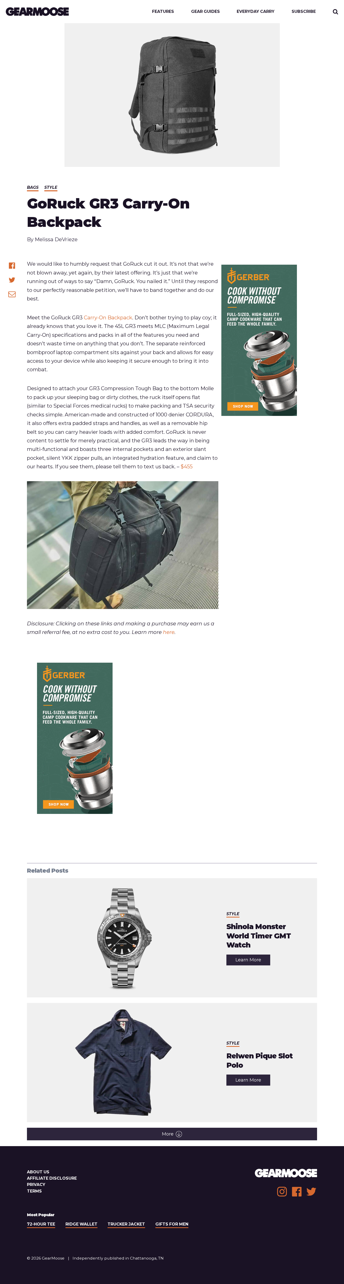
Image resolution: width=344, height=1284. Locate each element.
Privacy (36, 1184)
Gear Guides (205, 12)
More (168, 1134)
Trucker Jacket (126, 1224)
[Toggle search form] (335, 12)
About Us (38, 1172)
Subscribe (304, 12)
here (169, 632)
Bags (33, 187)
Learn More (252, 961)
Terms (34, 1191)
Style (50, 187)
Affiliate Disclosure (52, 1178)
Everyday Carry (255, 12)
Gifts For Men (171, 1224)
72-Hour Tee (41, 1224)
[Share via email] (12, 294)
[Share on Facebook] (12, 265)
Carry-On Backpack (108, 317)
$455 (187, 466)
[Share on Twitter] (12, 280)
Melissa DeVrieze (56, 239)
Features (163, 12)
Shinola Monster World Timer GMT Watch (258, 935)
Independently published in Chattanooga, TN (118, 1258)
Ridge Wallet (81, 1224)
